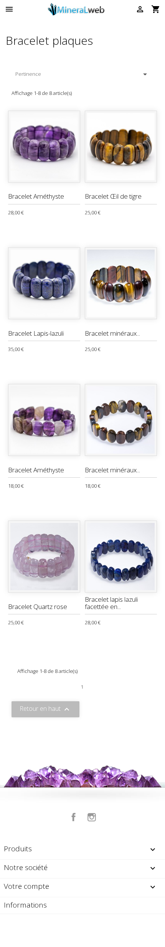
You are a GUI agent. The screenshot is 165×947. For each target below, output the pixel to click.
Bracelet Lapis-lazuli (36, 333)
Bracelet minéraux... (112, 333)
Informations (25, 905)
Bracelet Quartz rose (37, 606)
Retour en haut (45, 709)
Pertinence (82, 74)
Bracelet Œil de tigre (113, 196)
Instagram (91, 817)
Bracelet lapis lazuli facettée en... (111, 603)
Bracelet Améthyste (36, 196)
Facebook (73, 817)
